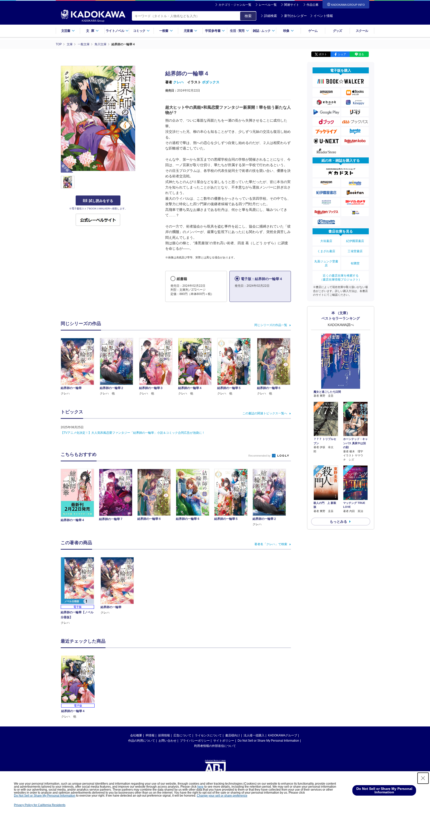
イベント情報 (323, 16)
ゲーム (313, 31)
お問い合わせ (167, 740)
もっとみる (338, 522)
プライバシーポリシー (195, 740)
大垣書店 (326, 241)
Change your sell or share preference (222, 795)
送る (361, 54)
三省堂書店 (355, 251)
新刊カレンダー (295, 16)
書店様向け (232, 735)
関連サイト (291, 4)
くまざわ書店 (326, 251)
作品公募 (313, 4)
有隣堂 (355, 263)
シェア (342, 54)
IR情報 (150, 735)
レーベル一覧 (268, 4)
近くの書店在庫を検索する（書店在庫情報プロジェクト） (341, 277)
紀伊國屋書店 (355, 241)
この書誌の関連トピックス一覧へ (264, 413)
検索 (248, 16)
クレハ (178, 82)
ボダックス (210, 82)
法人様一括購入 (254, 735)
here (200, 786)
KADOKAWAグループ (282, 735)
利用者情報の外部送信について (215, 746)
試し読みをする (101, 201)
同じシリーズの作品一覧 (270, 325)
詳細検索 (270, 16)
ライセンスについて (208, 735)
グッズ (337, 31)
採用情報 (164, 735)
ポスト (323, 54)
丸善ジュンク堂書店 (326, 263)
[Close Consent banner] (423, 778)
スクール (362, 31)
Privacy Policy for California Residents (39, 805)
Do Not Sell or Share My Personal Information (268, 740)
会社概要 (136, 735)
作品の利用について (141, 740)
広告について (182, 735)
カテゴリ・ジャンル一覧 (234, 4)
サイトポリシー (223, 740)
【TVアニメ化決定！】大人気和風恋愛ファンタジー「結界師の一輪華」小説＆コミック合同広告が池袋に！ (133, 432)
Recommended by (259, 455)
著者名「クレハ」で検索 (270, 544)
